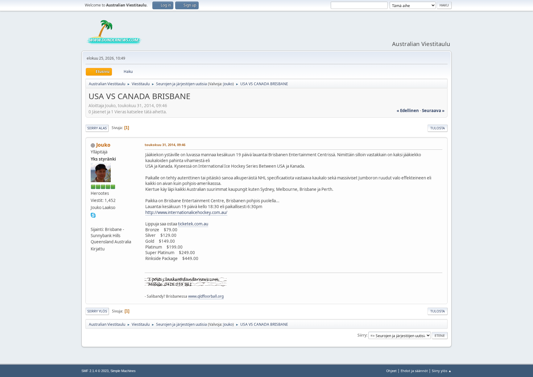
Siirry (361, 335)
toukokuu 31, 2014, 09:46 (165, 144)
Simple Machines (123, 371)
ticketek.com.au (193, 224)
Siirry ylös (97, 311)
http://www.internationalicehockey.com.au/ (186, 212)
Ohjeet (391, 370)
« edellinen (408, 110)
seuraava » (433, 110)
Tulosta (437, 128)
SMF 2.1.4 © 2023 (95, 371)
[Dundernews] (93, 221)
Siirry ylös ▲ (442, 370)
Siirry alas (97, 128)
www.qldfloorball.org (206, 296)
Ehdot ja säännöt (414, 370)
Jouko (228, 83)
